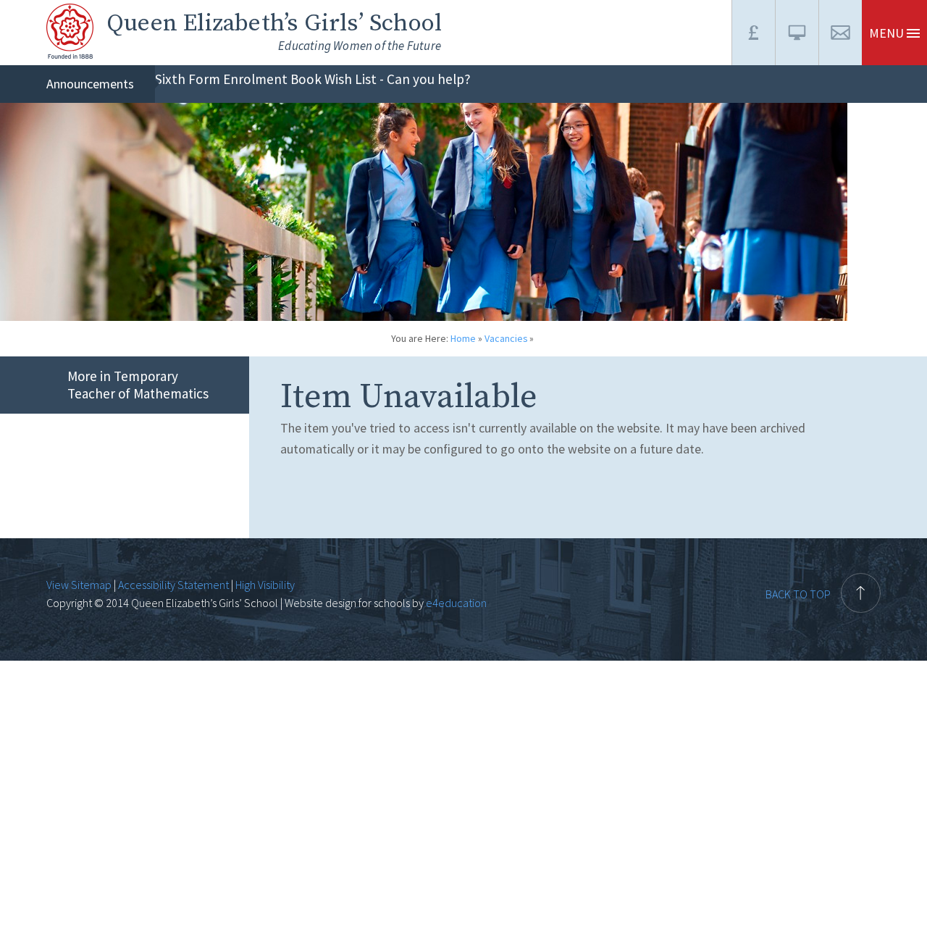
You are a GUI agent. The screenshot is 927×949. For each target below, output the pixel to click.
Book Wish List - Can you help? (380, 79)
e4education (455, 602)
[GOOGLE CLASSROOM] (796, 32)
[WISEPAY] (753, 32)
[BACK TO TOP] (823, 564)
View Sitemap (79, 584)
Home (463, 338)
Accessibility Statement (173, 584)
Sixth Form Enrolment (221, 79)
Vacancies (506, 338)
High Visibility (265, 584)
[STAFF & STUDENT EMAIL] (840, 32)
